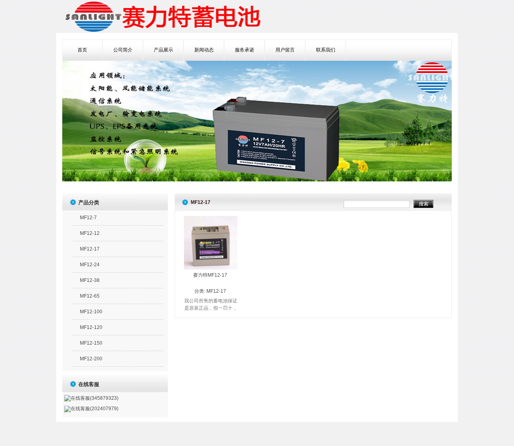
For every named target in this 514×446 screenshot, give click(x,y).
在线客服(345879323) (94, 398)
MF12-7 (88, 217)
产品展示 (163, 50)
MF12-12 (90, 233)
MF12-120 (91, 327)
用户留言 (285, 50)
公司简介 (123, 50)
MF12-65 (90, 296)
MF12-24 (90, 264)
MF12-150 (91, 343)
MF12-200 (91, 359)
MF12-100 (91, 311)
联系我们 (325, 50)
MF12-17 (216, 291)
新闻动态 (204, 50)
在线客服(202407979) (94, 408)
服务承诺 (244, 50)
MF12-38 (90, 280)
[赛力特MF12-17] (210, 268)
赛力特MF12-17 (210, 275)
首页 (82, 50)
